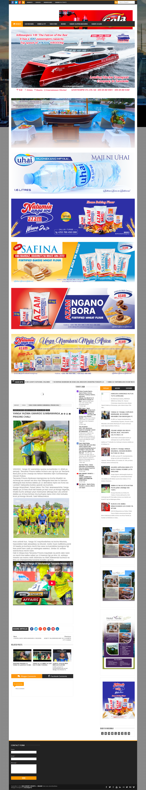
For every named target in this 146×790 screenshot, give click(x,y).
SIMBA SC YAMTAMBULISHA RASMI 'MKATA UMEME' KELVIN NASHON (77, 382)
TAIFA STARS (53, 24)
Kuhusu (38, 2)
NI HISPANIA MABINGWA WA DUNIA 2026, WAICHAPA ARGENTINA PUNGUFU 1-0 (26, 382)
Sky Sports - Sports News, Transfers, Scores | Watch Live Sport (87, 485)
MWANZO (18, 24)
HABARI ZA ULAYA (96, 24)
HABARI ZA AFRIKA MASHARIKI (79, 24)
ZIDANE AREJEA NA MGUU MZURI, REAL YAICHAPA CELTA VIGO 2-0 (120, 432)
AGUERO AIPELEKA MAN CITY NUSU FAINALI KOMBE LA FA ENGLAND (122, 469)
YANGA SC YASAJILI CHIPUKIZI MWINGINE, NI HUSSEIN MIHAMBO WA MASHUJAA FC (122, 414)
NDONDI (63, 24)
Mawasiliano (48, 2)
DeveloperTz (28, 787)
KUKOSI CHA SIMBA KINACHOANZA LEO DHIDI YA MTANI (122, 506)
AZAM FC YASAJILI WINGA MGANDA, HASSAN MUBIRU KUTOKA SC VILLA (121, 451)
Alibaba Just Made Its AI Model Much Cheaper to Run (86, 399)
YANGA (24, 405)
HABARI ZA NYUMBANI (30, 410)
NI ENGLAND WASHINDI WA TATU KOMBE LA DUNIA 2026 (120, 382)
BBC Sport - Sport (84, 408)
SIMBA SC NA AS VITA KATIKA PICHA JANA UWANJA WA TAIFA (122, 487)
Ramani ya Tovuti (60, 2)
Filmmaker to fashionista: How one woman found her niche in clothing (87, 468)
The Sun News (83, 426)
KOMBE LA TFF (41, 24)
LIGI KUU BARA (29, 24)
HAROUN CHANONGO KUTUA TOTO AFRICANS (122, 394)
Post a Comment (20, 688)
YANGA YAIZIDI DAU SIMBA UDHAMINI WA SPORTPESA (85, 478)
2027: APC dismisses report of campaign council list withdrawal (87, 430)
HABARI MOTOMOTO (18, 410)
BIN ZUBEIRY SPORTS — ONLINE (32, 786)
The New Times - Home (86, 465)
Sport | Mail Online (84, 443)
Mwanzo (29, 2)
